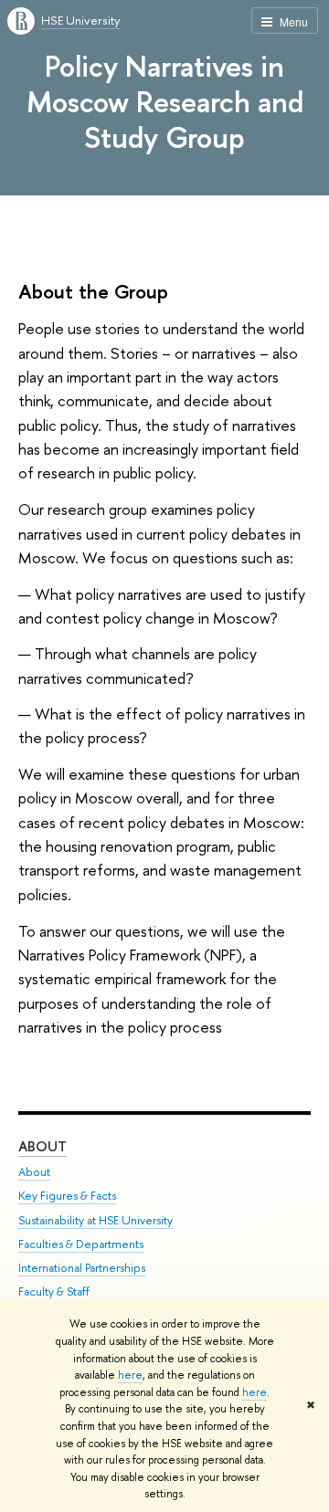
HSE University (80, 20)
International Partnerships (81, 1268)
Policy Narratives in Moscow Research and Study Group (165, 101)
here (130, 1375)
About (42, 1146)
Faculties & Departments (80, 1244)
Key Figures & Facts (67, 1195)
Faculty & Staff (54, 1291)
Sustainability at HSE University (95, 1220)
